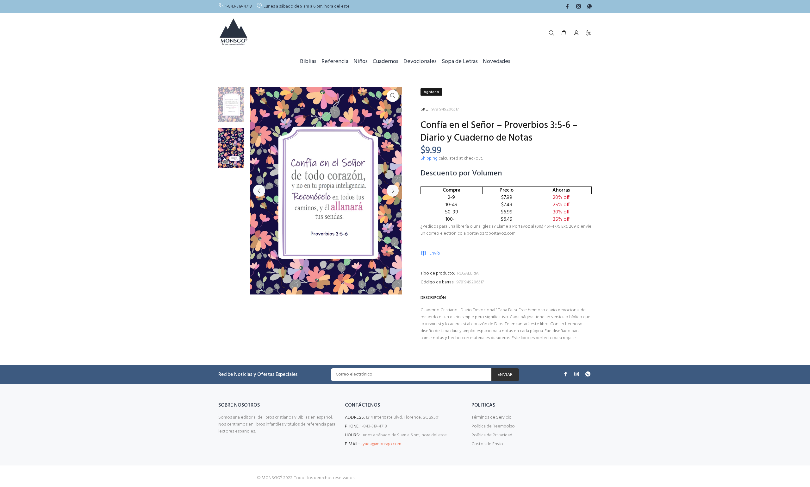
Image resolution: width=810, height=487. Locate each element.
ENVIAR (505, 374)
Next (393, 191)
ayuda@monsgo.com (380, 444)
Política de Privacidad (491, 435)
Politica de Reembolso (493, 426)
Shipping (429, 158)
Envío (434, 253)
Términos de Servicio (491, 417)
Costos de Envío (487, 444)
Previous (259, 191)
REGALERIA (468, 273)
